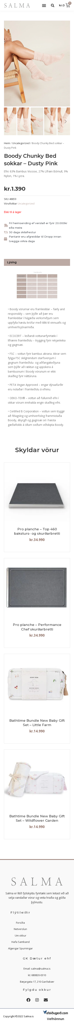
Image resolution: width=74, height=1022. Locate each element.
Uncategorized (21, 143)
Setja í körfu (37, 519)
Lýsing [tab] (12, 262)
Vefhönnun (55, 1019)
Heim (7, 143)
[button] (44, 5)
